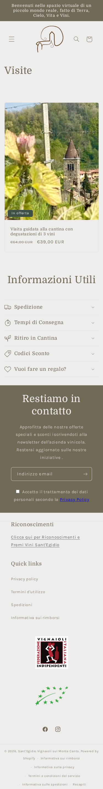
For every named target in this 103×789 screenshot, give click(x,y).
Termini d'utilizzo (28, 592)
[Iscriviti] (85, 474)
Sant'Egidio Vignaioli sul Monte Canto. (49, 751)
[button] (11, 39)
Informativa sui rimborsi (35, 617)
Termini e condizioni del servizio (54, 776)
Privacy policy (24, 579)
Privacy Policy (74, 499)
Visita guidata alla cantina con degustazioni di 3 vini (41, 231)
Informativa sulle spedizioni (45, 784)
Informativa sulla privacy (54, 767)
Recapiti (79, 784)
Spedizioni (21, 605)
